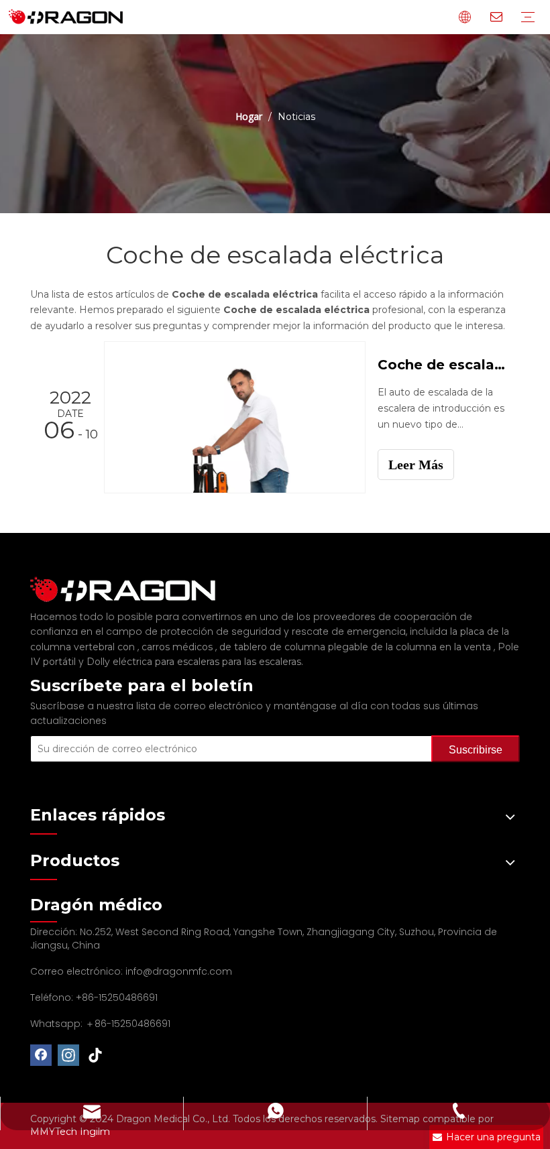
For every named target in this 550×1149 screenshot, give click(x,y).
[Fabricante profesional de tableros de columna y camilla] (130, 589)
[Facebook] (41, 1055)
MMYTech (55, 1132)
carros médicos (178, 647)
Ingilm (95, 1132)
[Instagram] (68, 1055)
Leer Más (415, 464)
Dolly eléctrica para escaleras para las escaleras (194, 662)
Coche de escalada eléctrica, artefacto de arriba (441, 365)
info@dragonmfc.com (178, 971)
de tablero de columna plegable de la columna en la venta (356, 647)
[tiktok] (96, 1055)
